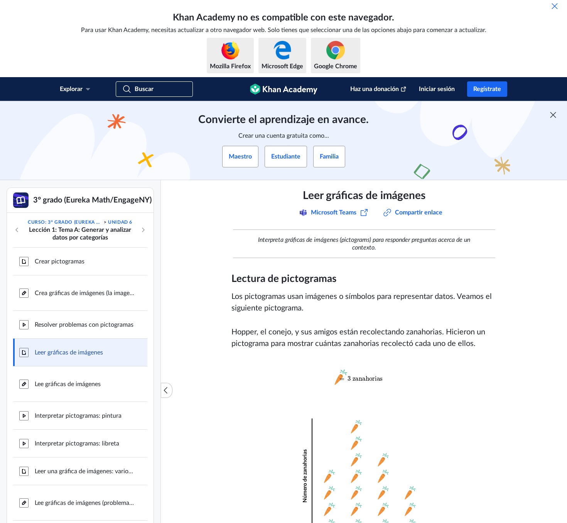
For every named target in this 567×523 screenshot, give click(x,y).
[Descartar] (554, 6)
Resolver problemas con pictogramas (84, 325)
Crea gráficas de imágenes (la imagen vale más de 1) (85, 293)
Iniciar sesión (437, 89)
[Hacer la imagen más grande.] (364, 377)
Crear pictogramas (59, 261)
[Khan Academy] (283, 89)
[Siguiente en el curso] (143, 230)
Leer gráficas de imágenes (69, 352)
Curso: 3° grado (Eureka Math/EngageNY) (65, 222)
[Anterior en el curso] (17, 230)
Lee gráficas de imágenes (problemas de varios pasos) (85, 503)
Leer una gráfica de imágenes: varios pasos (85, 471)
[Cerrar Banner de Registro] (553, 115)
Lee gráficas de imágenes (68, 384)
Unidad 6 (120, 222)
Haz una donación (374, 89)
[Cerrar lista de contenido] (166, 390)
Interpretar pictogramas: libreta (77, 443)
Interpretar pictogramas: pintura (78, 416)
